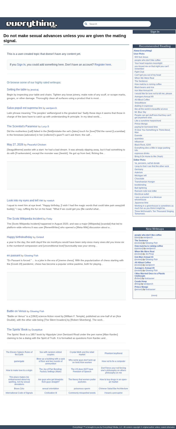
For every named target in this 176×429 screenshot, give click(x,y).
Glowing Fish (31, 255)
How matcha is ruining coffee (148, 84)
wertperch (51, 108)
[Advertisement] (88, 8)
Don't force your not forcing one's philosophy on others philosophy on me (113, 370)
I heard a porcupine (113, 393)
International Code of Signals (19, 393)
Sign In (21, 64)
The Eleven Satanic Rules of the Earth (19, 353)
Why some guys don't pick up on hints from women (82, 361)
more (154, 295)
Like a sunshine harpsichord (148, 121)
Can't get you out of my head (148, 75)
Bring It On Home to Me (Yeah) (149, 156)
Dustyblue (37, 329)
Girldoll (40, 237)
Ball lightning (141, 188)
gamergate (19, 361)
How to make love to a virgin (19, 370)
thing (137, 284)
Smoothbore (140, 103)
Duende (138, 135)
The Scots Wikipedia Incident (24, 218)
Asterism (139, 172)
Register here (103, 64)
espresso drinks (142, 153)
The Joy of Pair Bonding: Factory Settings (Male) (50, 370)
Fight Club (139, 72)
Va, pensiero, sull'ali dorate (147, 163)
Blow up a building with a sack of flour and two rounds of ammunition (51, 361)
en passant (13, 255)
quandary (139, 138)
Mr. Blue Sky (140, 112)
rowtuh (50, 200)
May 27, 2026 (15, 144)
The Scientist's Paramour (22, 126)
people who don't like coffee (148, 60)
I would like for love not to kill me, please (153, 93)
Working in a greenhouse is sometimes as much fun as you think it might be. (154, 207)
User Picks (139, 54)
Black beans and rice (144, 87)
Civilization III (51, 393)
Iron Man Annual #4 (144, 90)
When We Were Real (144, 78)
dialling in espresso (144, 106)
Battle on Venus (16, 311)
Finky (49, 218)
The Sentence (141, 81)
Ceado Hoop (141, 281)
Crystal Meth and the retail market (82, 353)
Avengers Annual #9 (144, 96)
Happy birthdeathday (19, 237)
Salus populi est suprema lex (24, 107)
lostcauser (149, 278)
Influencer (139, 141)
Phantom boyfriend (113, 353)
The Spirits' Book (17, 329)
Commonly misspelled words (82, 393)
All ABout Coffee (142, 100)
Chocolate (139, 178)
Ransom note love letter (146, 191)
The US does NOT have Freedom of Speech (82, 370)
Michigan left (140, 175)
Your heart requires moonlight (148, 63)
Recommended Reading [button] (155, 46)
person (138, 289)
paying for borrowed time (146, 127)
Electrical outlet (142, 194)
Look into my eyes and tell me (25, 200)
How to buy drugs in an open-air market (113, 380)
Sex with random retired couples (51, 353)
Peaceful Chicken (36, 144)
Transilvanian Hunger (145, 182)
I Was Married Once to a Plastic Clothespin (150, 274)
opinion (138, 248)
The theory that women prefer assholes (82, 380)
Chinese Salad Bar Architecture (113, 388)
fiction (138, 278)
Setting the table (17, 89)
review (138, 243)
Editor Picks (140, 160)
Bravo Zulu (19, 388)
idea (137, 237)
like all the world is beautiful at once (151, 109)
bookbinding (140, 185)
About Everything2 (143, 51)
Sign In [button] (155, 31)
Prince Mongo (141, 124)
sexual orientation (50, 388)
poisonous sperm (82, 388)
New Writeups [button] (155, 228)
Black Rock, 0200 (143, 145)
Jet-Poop (149, 254)
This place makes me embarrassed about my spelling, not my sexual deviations (19, 380)
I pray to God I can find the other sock (152, 166)
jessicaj (34, 89)
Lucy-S (45, 126)
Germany (139, 169)
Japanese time (141, 203)
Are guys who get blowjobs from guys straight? (50, 380)
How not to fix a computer (113, 361)
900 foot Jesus (141, 57)
